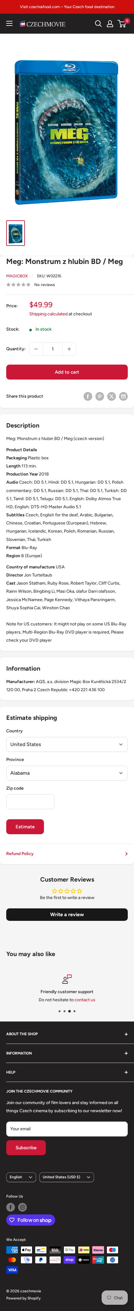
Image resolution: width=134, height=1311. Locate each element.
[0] (122, 23)
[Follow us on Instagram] (22, 1207)
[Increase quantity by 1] (69, 349)
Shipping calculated (48, 314)
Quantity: (16, 349)
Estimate (25, 827)
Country (14, 731)
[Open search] (98, 23)
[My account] (110, 23)
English (16, 1177)
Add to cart (67, 372)
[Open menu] (9, 23)
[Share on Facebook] (88, 396)
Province (15, 759)
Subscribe (26, 1148)
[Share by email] (123, 396)
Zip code (15, 788)
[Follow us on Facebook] (10, 1207)
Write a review (67, 914)
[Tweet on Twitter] (111, 396)
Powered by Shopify (23, 1298)
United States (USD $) (61, 1177)
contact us (84, 999)
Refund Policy (20, 853)
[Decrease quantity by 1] (36, 349)
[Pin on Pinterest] (99, 396)
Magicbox (17, 276)
